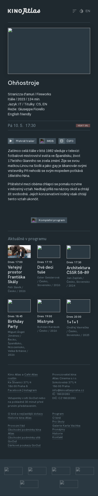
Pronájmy (58, 429)
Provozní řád (16, 426)
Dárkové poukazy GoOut (24, 445)
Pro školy (58, 421)
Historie (57, 433)
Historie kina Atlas (20, 418)
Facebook (14, 390)
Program (58, 414)
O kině (56, 418)
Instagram (30, 390)
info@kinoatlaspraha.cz (68, 390)
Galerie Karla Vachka (66, 426)
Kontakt (57, 437)
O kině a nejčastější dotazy (25, 414)
